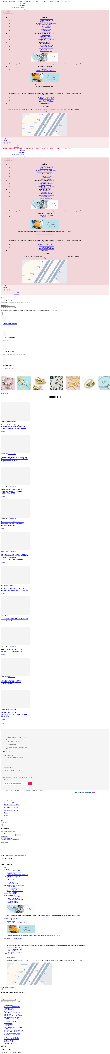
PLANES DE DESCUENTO (14, 952)
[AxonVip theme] (44, 61)
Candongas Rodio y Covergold (46, 39)
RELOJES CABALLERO (11, 1037)
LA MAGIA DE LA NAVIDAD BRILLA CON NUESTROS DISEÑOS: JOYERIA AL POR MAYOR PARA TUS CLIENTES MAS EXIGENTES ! (14, 556)
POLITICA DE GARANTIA (46, 99)
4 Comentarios (12, 486)
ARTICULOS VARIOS (46, 71)
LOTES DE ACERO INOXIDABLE (13, 1027)
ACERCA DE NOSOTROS (11, 810)
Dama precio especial (46, 46)
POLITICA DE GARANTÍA (11, 805)
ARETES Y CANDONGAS (11, 1014)
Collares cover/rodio (46, 26)
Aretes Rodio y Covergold (46, 36)
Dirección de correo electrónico (9, 831)
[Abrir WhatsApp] (1, 316)
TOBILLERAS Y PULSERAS (12, 1033)
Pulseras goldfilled (8, 1024)
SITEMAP (7, 815)
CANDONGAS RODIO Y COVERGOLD (15, 1020)
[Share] (3, 822)
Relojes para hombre (46, 49)
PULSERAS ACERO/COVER (12, 1034)
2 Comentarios (12, 518)
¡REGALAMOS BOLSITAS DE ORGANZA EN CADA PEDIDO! (12, 650)
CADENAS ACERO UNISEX (12, 1007)
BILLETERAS (46, 69)
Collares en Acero (8, 1005)
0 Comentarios (12, 421)
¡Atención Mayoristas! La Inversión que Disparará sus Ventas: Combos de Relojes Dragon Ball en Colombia (14, 458)
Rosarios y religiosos (12, 883)
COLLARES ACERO (9, 1010)
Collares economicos (46, 29)
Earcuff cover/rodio (12, 892)
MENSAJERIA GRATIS (10, 324)
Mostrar (18, 835)
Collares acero (46, 27)
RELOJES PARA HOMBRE (11, 1039)
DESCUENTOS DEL (9, 337)
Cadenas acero (46, 30)
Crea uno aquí (15, 839)
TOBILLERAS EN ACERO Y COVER (14, 1036)
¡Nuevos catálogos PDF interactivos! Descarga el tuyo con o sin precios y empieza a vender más (12, 523)
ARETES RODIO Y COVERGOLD (13, 1015)
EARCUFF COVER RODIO (11, 1021)
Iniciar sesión (4, 836)
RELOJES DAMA (9, 1040)
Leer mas (3, 431)
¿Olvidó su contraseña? (6, 838)
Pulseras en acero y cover (46, 19)
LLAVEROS (46, 68)
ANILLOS (7, 1026)
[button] (55, 313)
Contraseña (3, 833)
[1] (30, 783)
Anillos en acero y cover (46, 22)
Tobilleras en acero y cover (46, 20)
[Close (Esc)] (1, 822)
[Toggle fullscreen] (4, 822)
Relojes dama (46, 45)
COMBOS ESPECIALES (10, 1043)
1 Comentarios (11, 585)
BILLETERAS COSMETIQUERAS (13, 1030)
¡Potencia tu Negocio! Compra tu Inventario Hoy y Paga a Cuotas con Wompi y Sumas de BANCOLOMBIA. (13, 426)
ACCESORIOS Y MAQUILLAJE (13, 1031)
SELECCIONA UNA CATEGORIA (10, 1001)
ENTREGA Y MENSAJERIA (46, 97)
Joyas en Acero (8, 1023)
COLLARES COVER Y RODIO (12, 1012)
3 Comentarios (11, 615)
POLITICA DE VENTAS (11, 807)
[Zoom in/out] (6, 822)
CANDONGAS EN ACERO (11, 1018)
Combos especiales (46, 48)
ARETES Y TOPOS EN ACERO (12, 1017)
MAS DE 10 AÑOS (8, 365)
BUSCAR (3, 1046)
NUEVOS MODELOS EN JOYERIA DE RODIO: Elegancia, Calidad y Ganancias (14, 589)
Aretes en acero (46, 35)
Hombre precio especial (46, 51)
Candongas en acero (46, 38)
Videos (6, 813)
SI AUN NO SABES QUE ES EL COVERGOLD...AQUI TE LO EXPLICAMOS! (12, 681)
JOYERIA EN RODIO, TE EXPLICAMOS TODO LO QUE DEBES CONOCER (14, 714)
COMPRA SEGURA (9, 351)
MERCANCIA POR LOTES (17, 875)
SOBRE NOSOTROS (46, 100)
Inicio (5, 1004)
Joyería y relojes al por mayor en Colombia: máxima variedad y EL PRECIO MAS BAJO (12, 491)
